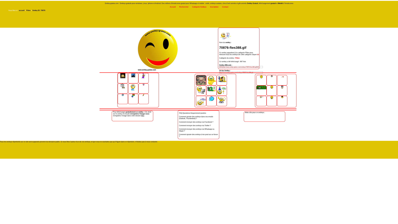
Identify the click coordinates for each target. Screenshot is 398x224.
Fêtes (28, 10)
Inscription (214, 7)
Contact (225, 7)
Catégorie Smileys (199, 7)
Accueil (173, 7)
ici (258, 54)
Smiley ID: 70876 (38, 10)
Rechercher (184, 7)
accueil (21, 10)
